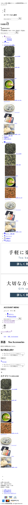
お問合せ (7, 240)
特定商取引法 (7, 491)
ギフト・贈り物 (8, 135)
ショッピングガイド (9, 322)
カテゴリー (8, 142)
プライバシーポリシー (10, 493)
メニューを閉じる (6, 331)
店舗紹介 (6, 137)
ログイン (9, 38)
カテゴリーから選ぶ (9, 45)
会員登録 (9, 40)
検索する (3, 358)
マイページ (8, 236)
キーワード (7, 353)
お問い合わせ (7, 139)
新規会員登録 (11, 316)
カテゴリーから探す (9, 320)
